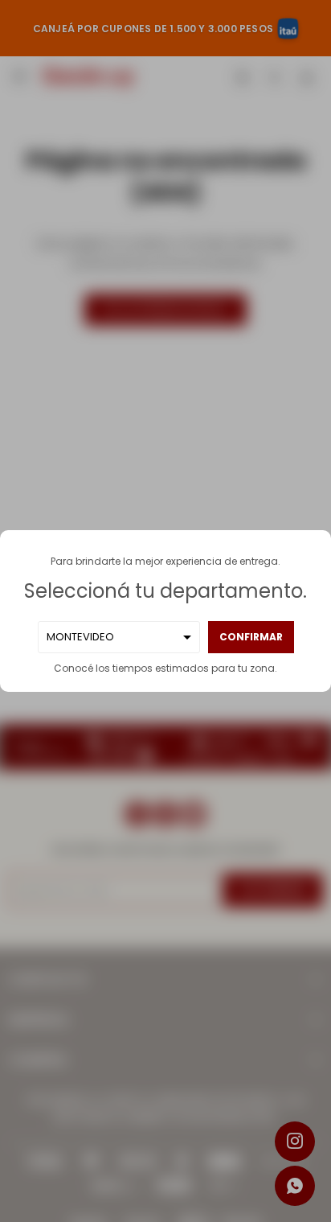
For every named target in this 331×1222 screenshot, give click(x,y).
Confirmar (251, 637)
